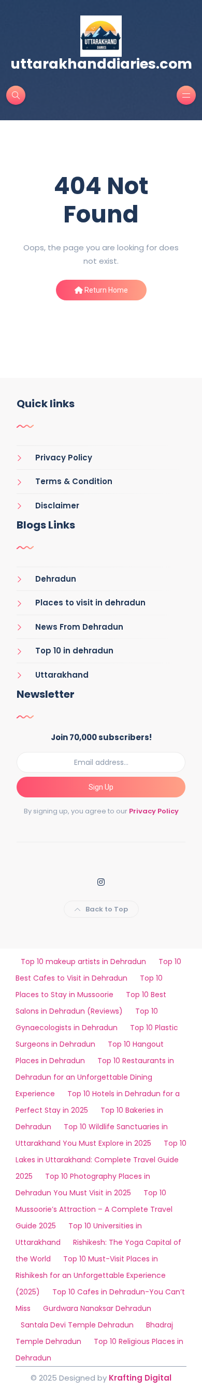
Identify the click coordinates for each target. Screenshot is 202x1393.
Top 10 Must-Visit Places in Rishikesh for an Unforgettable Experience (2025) (91, 1275)
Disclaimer (57, 505)
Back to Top (106, 909)
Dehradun (55, 578)
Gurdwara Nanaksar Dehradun (97, 1308)
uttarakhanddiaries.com (101, 64)
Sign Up (101, 787)
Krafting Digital (140, 1377)
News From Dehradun (79, 626)
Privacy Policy (63, 457)
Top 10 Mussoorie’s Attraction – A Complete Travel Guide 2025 (94, 1209)
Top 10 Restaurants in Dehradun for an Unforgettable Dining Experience (95, 1077)
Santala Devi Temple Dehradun (77, 1325)
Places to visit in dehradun (90, 602)
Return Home (105, 290)
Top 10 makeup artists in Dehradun (83, 961)
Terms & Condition (73, 481)
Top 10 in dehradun (74, 650)
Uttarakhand (62, 674)
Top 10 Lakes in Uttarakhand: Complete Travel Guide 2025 (101, 1159)
